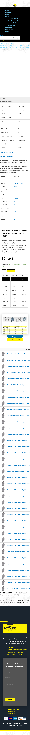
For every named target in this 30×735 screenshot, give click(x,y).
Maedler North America (6, 1)
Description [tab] (3, 98)
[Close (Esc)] (24, 732)
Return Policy (11, 713)
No (15, 195)
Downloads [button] (7, 16)
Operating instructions (14, 20)
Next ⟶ (18, 336)
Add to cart (11, 271)
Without (16, 198)
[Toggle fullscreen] (10, 732)
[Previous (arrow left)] (3, 734)
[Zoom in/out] (3, 732)
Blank (15, 186)
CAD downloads (12, 23)
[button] (16, 16)
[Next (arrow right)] (10, 734)
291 (15, 219)
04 (15, 201)
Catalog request (9, 29)
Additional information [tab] (6, 101)
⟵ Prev (11, 336)
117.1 (15, 208)
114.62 (16, 211)
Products (7, 10)
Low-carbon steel (18, 183)
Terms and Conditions (13, 709)
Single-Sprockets (17, 45)
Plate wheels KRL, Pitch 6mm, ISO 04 (13, 600)
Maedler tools (8, 27)
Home (6, 8)
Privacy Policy (11, 711)
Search (5, 41)
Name (6, 673)
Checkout (7, 31)
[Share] (17, 732)
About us (7, 14)
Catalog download (13, 18)
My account (8, 12)
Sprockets (9, 45)
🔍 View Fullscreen (15, 339)
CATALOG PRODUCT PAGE (7, 152)
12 (14, 216)
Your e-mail (8, 677)
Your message (8, 681)
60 (15, 204)
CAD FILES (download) (6, 156)
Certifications (11, 25)
